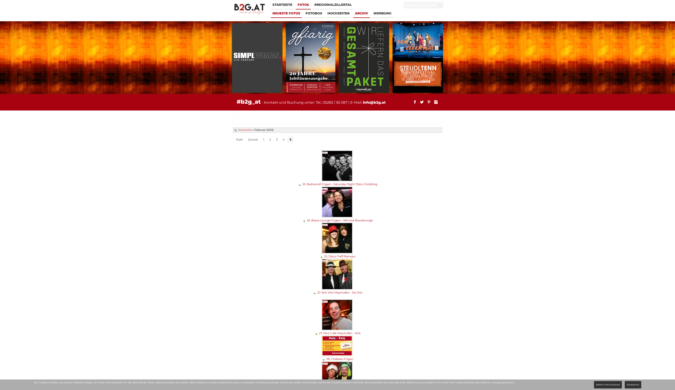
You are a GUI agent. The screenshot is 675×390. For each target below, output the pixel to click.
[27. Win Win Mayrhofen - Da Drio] (338, 288)
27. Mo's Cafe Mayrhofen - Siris (340, 333)
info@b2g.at (374, 102)
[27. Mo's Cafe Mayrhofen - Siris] (338, 329)
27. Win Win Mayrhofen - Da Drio (339, 292)
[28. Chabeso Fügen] (338, 355)
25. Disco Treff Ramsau (339, 256)
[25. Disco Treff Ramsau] (338, 252)
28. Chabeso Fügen (339, 359)
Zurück (253, 139)
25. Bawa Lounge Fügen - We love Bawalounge (340, 220)
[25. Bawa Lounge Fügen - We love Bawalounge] (338, 216)
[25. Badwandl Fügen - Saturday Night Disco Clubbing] (338, 180)
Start (239, 139)
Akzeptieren (633, 384)
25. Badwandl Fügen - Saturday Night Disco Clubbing (339, 184)
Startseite (245, 130)
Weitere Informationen (608, 384)
